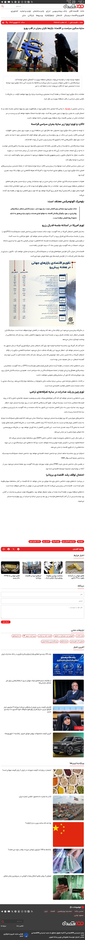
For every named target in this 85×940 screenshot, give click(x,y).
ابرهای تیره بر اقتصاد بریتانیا (33, 577)
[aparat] (15, 2)
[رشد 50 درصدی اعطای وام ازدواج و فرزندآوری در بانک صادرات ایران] (68, 665)
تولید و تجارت (25, 11)
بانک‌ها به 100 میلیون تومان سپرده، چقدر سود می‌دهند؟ (29, 850)
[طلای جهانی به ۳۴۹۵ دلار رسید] (10, 567)
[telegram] (2, 2)
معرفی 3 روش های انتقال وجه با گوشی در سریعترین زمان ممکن (27, 876)
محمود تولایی (78, 915)
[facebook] (8, 549)
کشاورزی (14, 11)
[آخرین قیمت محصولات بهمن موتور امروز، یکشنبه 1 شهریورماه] (68, 745)
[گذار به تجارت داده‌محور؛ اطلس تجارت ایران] (68, 808)
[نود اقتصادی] (73, 6)
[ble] (25, 2)
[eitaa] (29, 2)
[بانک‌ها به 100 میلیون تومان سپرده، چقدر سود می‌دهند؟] (68, 861)
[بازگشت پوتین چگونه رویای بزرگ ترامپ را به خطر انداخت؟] (53, 567)
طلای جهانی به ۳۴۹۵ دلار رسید (12, 577)
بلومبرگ (68, 109)
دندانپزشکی (16, 636)
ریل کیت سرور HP (29, 636)
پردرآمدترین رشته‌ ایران (50, 642)
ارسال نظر (6, 622)
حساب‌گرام (64, 642)
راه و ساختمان (38, 11)
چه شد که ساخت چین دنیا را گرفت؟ (38, 823)
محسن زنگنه (79, 911)
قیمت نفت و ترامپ (45, 636)
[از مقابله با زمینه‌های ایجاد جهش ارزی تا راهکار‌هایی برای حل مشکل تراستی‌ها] (68, 692)
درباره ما (3, 926)
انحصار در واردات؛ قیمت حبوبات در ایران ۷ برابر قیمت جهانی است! (26, 770)
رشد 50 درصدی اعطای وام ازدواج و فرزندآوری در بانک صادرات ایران (26, 654)
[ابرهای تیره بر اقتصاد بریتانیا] (31, 567)
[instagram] (5, 2)
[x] (12, 2)
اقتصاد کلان (74, 11)
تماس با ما (20, 926)
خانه (82, 11)
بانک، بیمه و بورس (59, 11)
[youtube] (9, 2)
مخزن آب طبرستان (77, 642)
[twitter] (13, 549)
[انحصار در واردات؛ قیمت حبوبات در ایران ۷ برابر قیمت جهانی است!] (68, 781)
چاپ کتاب (80, 636)
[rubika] (22, 2)
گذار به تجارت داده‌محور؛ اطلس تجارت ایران (35, 797)
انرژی (48, 11)
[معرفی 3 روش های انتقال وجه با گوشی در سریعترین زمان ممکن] (68, 887)
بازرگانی (31, 15)
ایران (45, 911)
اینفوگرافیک (49, 15)
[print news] (3, 22)
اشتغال (59, 15)
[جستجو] (2, 6)
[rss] (32, 2)
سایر (24, 15)
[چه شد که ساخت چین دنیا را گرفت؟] (68, 834)
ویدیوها (39, 15)
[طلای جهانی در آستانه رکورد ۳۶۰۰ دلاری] (74, 567)
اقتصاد (52, 911)
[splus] (19, 2)
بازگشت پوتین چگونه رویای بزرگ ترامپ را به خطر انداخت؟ (54, 577)
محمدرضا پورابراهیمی (65, 911)
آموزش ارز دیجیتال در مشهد (63, 636)
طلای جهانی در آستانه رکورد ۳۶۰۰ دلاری (76, 577)
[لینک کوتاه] (7, 22)
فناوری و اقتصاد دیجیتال (74, 15)
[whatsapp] (3, 549)
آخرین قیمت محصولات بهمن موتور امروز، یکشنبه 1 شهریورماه (28, 734)
